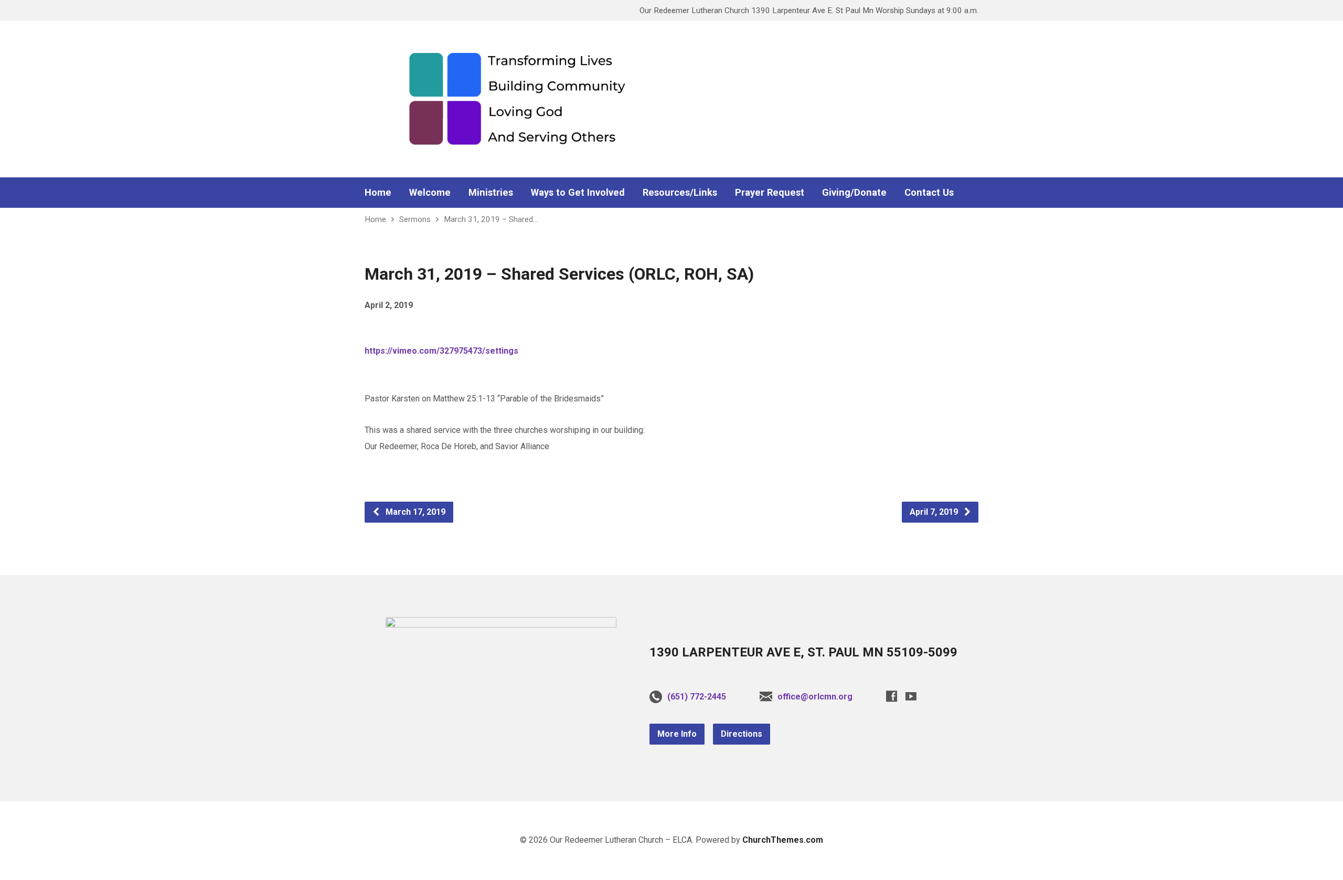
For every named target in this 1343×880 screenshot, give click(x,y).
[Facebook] (891, 696)
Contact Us (929, 192)
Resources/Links (680, 192)
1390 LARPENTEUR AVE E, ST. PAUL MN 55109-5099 (803, 652)
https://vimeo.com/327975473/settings (441, 351)
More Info (677, 734)
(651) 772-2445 (696, 697)
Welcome (430, 192)
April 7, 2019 (935, 512)
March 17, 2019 (414, 512)
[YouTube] (910, 696)
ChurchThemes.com (782, 840)
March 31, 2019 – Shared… (491, 219)
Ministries (490, 192)
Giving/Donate (854, 192)
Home (378, 192)
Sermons (415, 219)
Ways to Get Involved (578, 192)
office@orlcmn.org (814, 697)
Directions (741, 734)
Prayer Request (769, 192)
